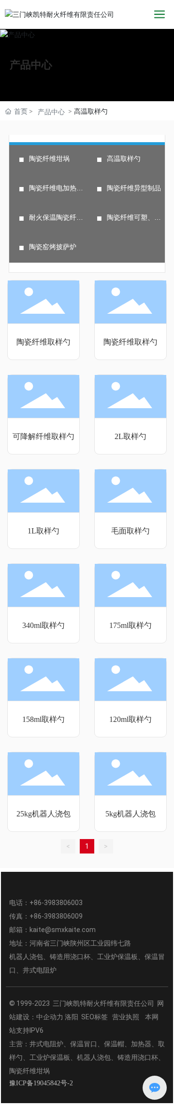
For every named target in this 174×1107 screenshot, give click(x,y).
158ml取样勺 (43, 719)
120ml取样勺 (130, 719)
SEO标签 (94, 1017)
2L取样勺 (130, 436)
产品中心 (31, 65)
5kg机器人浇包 (130, 814)
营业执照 (126, 1017)
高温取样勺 (124, 158)
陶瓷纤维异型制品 (134, 188)
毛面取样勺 (130, 531)
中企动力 (49, 1017)
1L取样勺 (43, 531)
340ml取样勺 (43, 625)
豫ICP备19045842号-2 (41, 1083)
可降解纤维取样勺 (43, 436)
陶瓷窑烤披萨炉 (52, 247)
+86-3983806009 (56, 916)
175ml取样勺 (130, 625)
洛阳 (71, 1017)
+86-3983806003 (56, 903)
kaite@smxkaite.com (62, 930)
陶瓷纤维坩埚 (49, 158)
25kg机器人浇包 (43, 814)
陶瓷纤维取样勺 (43, 342)
